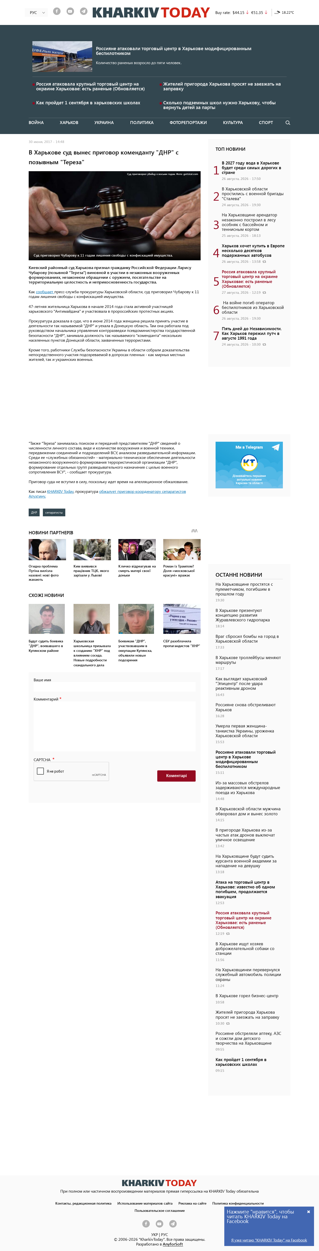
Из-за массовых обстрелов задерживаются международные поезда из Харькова (248, 787)
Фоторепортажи (188, 122)
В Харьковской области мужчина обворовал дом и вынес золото (248, 811)
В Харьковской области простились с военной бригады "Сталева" (253, 193)
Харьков (69, 122)
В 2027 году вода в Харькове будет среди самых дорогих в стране (251, 167)
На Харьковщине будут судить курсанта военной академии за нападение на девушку (246, 860)
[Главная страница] (159, 1183)
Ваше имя (42, 679)
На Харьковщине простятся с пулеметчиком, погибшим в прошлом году (244, 588)
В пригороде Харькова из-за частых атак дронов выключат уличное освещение (245, 834)
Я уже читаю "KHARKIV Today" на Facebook (269, 1240)
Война (36, 122)
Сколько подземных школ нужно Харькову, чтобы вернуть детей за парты (219, 104)
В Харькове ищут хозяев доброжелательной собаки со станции (245, 948)
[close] (309, 1211)
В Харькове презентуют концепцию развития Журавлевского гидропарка (243, 614)
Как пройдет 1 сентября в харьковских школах (88, 102)
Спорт (266, 122)
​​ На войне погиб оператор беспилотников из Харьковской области (253, 307)
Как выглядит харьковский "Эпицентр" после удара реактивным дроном (241, 683)
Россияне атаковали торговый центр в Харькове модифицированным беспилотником (173, 50)
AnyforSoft (173, 1244)
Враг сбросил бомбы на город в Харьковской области (247, 638)
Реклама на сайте (192, 1203)
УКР (154, 1234)
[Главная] (151, 12)
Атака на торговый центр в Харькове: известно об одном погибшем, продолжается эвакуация (245, 889)
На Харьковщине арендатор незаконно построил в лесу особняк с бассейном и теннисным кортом (249, 222)
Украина (104, 122)
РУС (164, 1234)
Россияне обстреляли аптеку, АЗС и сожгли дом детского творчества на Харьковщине (248, 1037)
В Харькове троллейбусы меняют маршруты (248, 660)
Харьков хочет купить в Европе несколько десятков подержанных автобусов (253, 250)
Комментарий (46, 698)
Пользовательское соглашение (160, 1210)
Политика (142, 122)
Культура (233, 122)
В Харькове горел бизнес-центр (247, 995)
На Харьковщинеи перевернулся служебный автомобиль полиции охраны (248, 974)
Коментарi (176, 776)
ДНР (34, 512)
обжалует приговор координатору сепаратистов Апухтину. (107, 494)
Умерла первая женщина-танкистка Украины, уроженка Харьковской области (245, 730)
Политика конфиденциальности (238, 1203)
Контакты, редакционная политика (83, 1203)
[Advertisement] (115, 402)
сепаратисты (54, 512)
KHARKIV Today (60, 491)
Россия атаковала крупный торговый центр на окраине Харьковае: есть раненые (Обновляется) (90, 86)
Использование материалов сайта (144, 1203)
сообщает (45, 291)
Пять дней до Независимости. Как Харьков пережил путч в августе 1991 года (252, 333)
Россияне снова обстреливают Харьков (246, 707)
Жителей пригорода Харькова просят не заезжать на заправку (222, 86)
